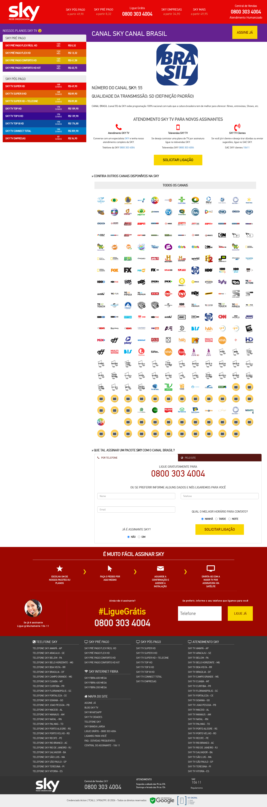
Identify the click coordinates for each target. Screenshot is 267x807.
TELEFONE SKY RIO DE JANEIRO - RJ (52, 747)
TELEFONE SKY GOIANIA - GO (48, 700)
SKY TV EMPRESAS (146, 681)
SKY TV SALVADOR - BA (200, 752)
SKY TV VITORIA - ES (198, 771)
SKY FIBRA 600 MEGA (95, 677)
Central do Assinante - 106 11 (102, 745)
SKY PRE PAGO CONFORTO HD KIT (102, 662)
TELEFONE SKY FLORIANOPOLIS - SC (52, 690)
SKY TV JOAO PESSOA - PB (202, 705)
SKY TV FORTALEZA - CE (200, 695)
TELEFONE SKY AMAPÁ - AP (47, 648)
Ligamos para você (95, 735)
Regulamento (197, 788)
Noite (235, 518)
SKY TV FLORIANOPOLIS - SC (203, 690)
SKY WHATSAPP (93, 712)
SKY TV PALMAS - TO (199, 723)
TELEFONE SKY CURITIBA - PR (48, 686)
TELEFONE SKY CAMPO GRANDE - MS (52, 676)
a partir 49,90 (75, 14)
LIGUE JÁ (240, 613)
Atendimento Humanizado (246, 17)
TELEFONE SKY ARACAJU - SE (49, 653)
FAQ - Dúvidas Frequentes (99, 740)
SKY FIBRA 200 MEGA (95, 687)
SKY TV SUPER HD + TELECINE (152, 657)
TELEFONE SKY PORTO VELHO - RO (51, 733)
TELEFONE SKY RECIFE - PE (47, 738)
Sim (143, 536)
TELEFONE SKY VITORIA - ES (48, 771)
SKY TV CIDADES (93, 717)
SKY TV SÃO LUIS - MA (199, 757)
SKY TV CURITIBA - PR (199, 686)
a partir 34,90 (171, 14)
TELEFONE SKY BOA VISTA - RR (49, 667)
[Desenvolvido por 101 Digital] (186, 800)
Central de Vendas (246, 6)
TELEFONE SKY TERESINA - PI (48, 766)
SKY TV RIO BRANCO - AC (201, 742)
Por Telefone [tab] (109, 457)
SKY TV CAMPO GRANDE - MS (203, 676)
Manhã (209, 518)
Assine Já (90, 702)
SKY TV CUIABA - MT (198, 681)
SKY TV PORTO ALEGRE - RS (202, 728)
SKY (132, 87)
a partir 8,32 (103, 14)
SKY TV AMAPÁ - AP (198, 648)
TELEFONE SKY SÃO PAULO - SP (49, 761)
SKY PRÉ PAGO (103, 9)
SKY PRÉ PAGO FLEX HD (97, 653)
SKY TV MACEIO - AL (198, 709)
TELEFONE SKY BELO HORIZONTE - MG (53, 662)
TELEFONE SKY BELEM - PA (47, 657)
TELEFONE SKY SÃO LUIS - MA (49, 757)
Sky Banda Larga (94, 726)
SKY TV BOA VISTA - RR (200, 667)
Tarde (222, 518)
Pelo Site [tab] (190, 457)
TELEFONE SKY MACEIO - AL (48, 709)
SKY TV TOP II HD (145, 667)
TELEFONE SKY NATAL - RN (47, 719)
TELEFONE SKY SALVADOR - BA (49, 752)
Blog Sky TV (91, 707)
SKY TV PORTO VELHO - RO (202, 733)
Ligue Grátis (137, 8)
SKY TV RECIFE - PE (198, 738)
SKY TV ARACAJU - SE (199, 653)
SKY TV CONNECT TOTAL (149, 676)
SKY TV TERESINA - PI (199, 766)
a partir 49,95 (199, 14)
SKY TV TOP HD (144, 662)
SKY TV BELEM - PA (198, 657)
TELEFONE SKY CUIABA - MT (48, 681)
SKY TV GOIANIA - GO (199, 700)
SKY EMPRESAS (171, 9)
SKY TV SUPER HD (146, 648)
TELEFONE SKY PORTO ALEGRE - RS (52, 728)
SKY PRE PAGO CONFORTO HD (100, 657)
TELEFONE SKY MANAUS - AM (48, 714)
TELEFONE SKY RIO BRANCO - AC (50, 742)
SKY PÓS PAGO (75, 9)
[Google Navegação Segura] (162, 800)
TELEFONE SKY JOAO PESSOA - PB (51, 705)
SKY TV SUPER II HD (146, 653)
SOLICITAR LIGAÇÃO (220, 529)
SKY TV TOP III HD (145, 671)
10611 (246, 147)
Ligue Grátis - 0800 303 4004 (100, 731)
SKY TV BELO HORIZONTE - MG (204, 662)
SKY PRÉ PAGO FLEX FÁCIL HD (100, 648)
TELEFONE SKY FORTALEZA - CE (50, 695)
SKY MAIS (199, 9)
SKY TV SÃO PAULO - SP (200, 761)
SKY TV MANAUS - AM (199, 714)
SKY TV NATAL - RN (198, 719)
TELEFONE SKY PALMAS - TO (48, 723)
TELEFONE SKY (92, 721)
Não (133, 536)
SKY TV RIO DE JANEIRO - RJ (203, 747)
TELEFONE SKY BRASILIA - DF (48, 671)
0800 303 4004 (137, 14)
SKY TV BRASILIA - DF (199, 671)
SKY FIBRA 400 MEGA (95, 682)
